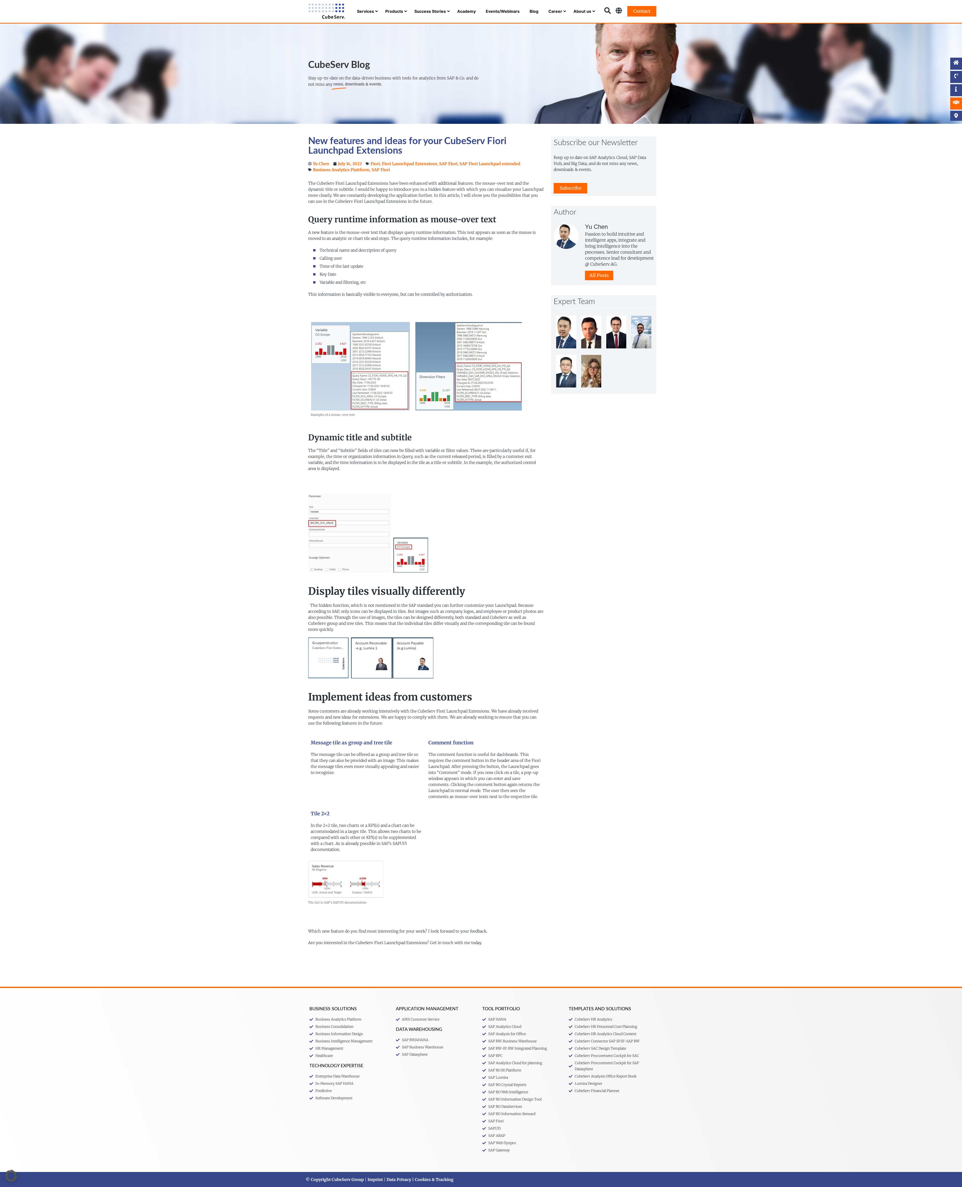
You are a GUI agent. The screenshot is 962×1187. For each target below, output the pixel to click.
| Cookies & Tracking (432, 1179)
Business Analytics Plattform (341, 169)
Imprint (375, 1179)
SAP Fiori (448, 163)
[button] (11, 1176)
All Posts (599, 275)
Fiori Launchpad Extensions (409, 163)
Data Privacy (399, 1179)
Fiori (375, 163)
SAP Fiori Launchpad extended (489, 163)
